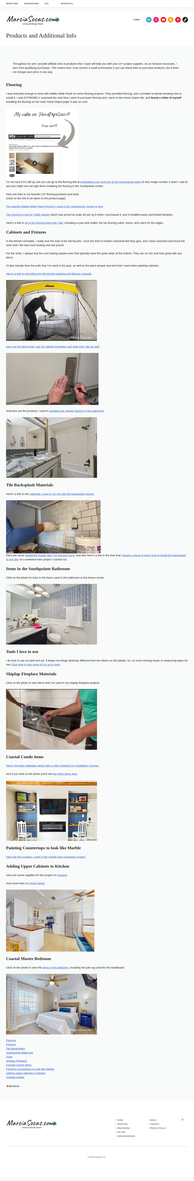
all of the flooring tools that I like (44, 222)
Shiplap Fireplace (16, 1060)
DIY (47, 4)
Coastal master (15, 1077)
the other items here (65, 773)
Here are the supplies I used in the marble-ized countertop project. (46, 857)
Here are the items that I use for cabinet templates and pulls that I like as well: (53, 346)
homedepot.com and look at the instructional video (110, 182)
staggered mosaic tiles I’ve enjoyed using (50, 555)
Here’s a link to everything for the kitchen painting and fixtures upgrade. (49, 273)
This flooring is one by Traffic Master (28, 214)
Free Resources (126, 1136)
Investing (12, 4)
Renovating (31, 4)
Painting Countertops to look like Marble (30, 1069)
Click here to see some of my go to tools (35, 664)
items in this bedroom (55, 967)
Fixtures (11, 1044)
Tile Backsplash (15, 1048)
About (153, 1120)
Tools (9, 1056)
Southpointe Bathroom (19, 1052)
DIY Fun (121, 1132)
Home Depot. (37, 883)
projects (67, 4)
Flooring (11, 1040)
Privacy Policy (158, 1128)
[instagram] (182, 1120)
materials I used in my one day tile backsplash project (61, 494)
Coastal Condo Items (19, 1065)
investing (122, 1124)
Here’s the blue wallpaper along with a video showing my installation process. (52, 765)
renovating (123, 1128)
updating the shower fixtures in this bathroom (76, 411)
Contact (154, 1124)
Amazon (62, 875)
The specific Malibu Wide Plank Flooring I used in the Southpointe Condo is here (54, 206)
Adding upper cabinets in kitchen (25, 1073)
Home (137, 20)
